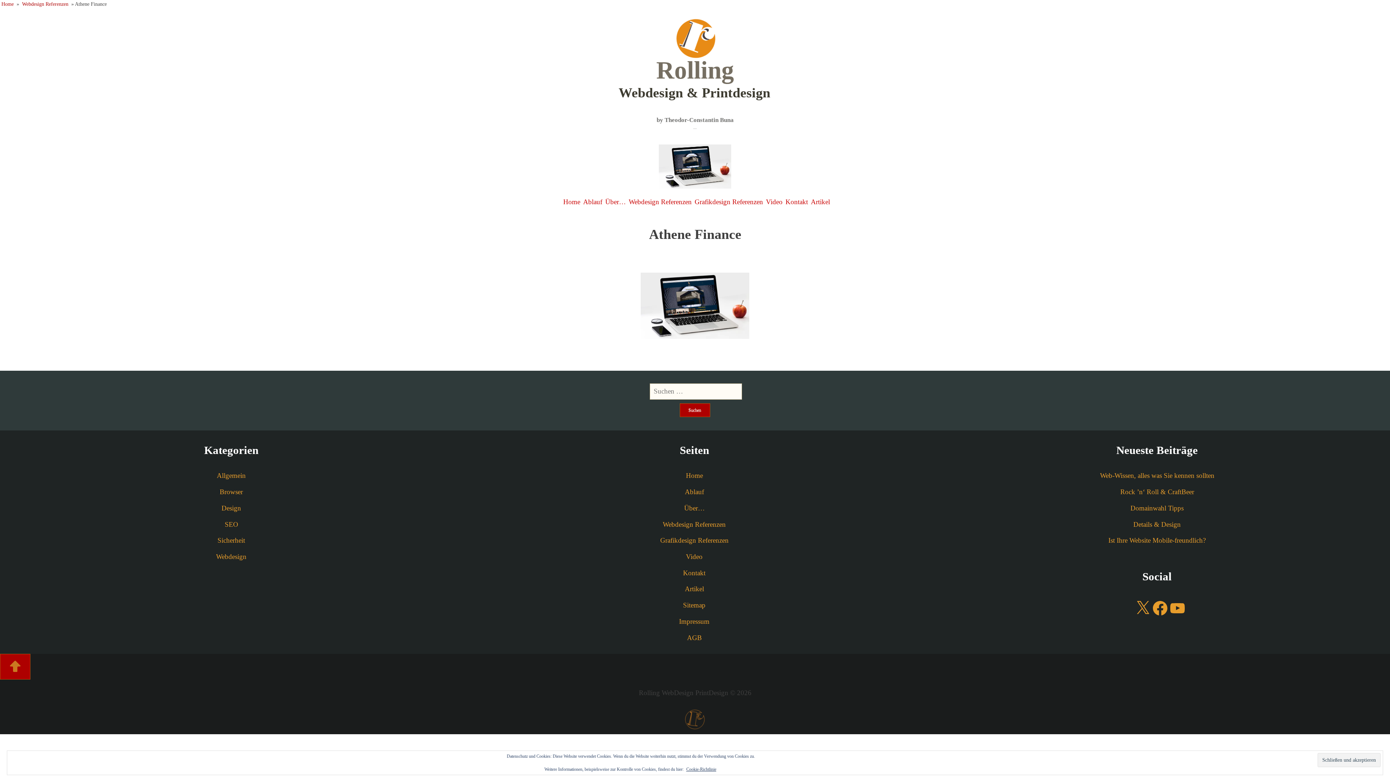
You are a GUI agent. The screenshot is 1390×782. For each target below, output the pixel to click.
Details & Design (1157, 524)
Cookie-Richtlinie (701, 769)
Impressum (694, 621)
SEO (231, 524)
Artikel (820, 202)
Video (774, 202)
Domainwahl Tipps (1157, 508)
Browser (231, 492)
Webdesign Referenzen (45, 4)
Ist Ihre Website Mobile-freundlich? (1157, 540)
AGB (694, 638)
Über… (615, 202)
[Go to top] (15, 667)
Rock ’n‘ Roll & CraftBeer (1157, 492)
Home (7, 4)
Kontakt (796, 202)
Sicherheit (231, 540)
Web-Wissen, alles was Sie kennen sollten (1157, 475)
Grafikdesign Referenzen (729, 202)
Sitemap (694, 605)
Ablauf (592, 202)
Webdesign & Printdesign (694, 78)
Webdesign (231, 556)
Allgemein (231, 475)
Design (231, 508)
